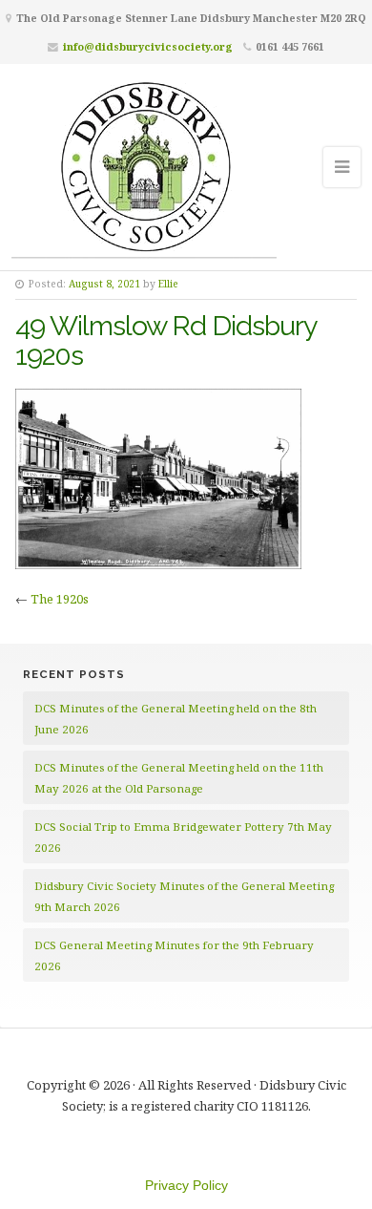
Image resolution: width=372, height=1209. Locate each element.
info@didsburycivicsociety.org (148, 46)
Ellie (168, 283)
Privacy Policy (186, 1185)
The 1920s (60, 598)
